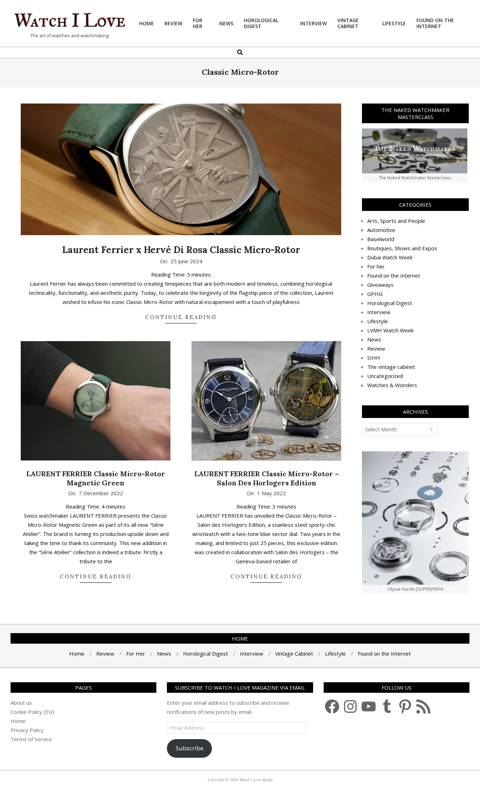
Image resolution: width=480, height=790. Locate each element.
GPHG (375, 293)
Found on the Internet (393, 275)
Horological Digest (389, 302)
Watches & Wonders (392, 385)
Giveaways (380, 284)
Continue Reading (181, 317)
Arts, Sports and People (396, 220)
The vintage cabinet (391, 366)
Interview (378, 312)
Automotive (381, 229)
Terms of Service (31, 739)
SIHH (373, 357)
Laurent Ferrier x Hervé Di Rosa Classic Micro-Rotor (181, 249)
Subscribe (189, 748)
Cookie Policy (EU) (32, 711)
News (374, 339)
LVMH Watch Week (390, 330)
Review (376, 348)
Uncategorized (385, 375)
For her (376, 266)
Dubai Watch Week (390, 257)
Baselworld (380, 239)
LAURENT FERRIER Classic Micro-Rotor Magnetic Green (95, 478)
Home (18, 720)
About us (21, 702)
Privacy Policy (27, 729)
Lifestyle (377, 321)
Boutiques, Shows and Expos (402, 248)
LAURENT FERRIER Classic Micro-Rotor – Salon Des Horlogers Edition (266, 478)
